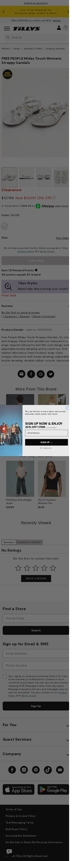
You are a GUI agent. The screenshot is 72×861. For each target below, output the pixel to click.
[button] (68, 414)
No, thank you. (46, 448)
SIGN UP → (47, 442)
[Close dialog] (68, 408)
